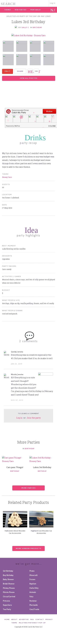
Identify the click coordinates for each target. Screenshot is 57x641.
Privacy (49, 619)
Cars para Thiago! (14, 467)
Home (7, 619)
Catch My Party (28, 3)
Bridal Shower (9, 584)
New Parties (20, 10)
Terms (14, 623)
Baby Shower (8, 579)
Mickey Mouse (9, 588)
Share (20, 71)
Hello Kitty (33, 588)
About (14, 619)
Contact (39, 619)
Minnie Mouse (9, 592)
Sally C (25, 27)
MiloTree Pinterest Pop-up (32, 623)
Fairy (31, 596)
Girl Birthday (8, 571)
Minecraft (33, 575)
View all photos (28, 78)
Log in (52, 3)
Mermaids (33, 605)
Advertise (24, 619)
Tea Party (7, 609)
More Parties (28, 488)
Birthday (37, 27)
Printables (35, 10)
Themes (7, 10)
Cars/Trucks (34, 609)
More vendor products (28, 548)
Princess (6, 601)
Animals (32, 592)
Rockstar (33, 601)
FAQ (32, 619)
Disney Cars (7, 177)
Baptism (32, 584)
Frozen (32, 579)
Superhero (7, 605)
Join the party (34, 417)
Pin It (7, 71)
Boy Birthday (8, 575)
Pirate (31, 571)
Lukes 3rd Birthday (42, 467)
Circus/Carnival (9, 596)
